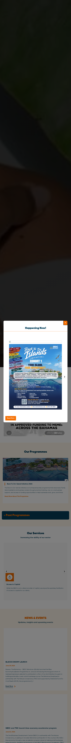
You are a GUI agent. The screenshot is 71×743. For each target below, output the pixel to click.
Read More (10, 418)
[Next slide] (64, 376)
